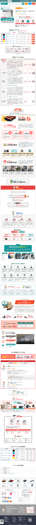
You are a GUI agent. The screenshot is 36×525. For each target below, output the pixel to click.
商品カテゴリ (5, 3)
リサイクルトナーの (5, 291)
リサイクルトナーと (24, 291)
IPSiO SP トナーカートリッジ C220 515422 (6, 450)
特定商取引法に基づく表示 (22, 519)
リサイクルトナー (25, 160)
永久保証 (20, 145)
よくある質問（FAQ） (7, 521)
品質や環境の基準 (25, 143)
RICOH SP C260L (16, 382)
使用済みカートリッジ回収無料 (21, 26)
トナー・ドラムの (31, 293)
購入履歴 (14, 518)
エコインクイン (20, 160)
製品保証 (6, 520)
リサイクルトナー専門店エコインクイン (18, 524)
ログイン (22, 1)
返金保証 (27, 145)
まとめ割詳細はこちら (18, 53)
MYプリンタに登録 (19, 8)
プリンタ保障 (23, 145)
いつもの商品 (14, 519)
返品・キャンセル (7, 519)
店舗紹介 (20, 518)
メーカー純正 (11, 173)
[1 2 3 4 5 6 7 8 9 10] (30, 34)
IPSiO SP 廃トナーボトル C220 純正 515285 (6, 459)
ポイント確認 (14, 521)
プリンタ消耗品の (31, 291)
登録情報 (14, 520)
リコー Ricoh (8, 467)
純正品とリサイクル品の (11, 293)
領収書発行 (6, 518)
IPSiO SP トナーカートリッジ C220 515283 (6, 455)
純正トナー (17, 451)
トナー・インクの (24, 293)
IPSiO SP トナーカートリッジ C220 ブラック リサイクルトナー (20, 366)
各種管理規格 (29, 160)
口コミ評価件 (23, 13)
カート (34, 41)
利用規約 (20, 520)
